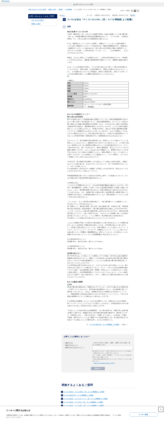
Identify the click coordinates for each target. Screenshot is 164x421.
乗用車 (61, 9)
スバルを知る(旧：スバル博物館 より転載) (104, 324)
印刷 (133, 15)
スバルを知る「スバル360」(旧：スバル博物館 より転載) (84, 405)
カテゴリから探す (37, 20)
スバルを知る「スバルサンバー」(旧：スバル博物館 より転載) (86, 399)
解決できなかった (72, 345)
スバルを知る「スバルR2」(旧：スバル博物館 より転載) (83, 402)
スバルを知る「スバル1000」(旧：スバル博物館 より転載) (84, 392)
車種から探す (52, 9)
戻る (63, 15)
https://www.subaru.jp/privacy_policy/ (104, 363)
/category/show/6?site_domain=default (30, 20)
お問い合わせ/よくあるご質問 (37, 9)
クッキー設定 (143, 414)
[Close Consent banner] (160, 409)
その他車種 (68, 9)
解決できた (69, 343)
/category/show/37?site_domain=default (30, 24)
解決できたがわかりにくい (75, 347)
